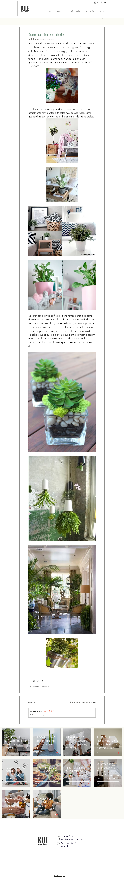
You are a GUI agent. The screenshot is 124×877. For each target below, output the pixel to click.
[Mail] (58, 839)
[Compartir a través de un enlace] (42, 681)
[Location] (58, 844)
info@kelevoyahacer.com (72, 839)
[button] (102, 18)
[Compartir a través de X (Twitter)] (34, 681)
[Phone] (58, 836)
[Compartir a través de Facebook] (29, 681)
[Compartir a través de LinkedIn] (38, 681)
